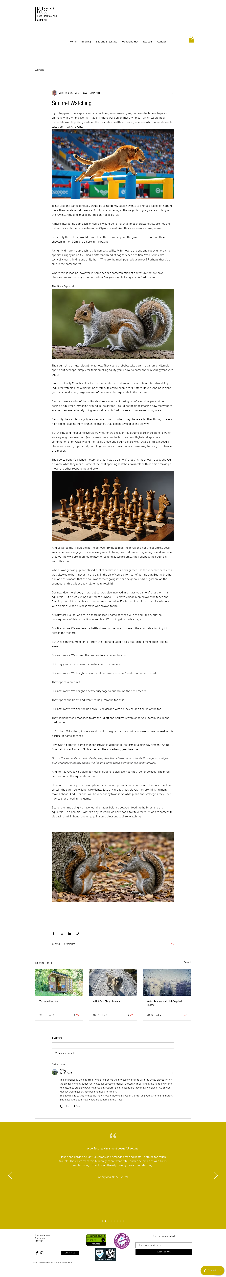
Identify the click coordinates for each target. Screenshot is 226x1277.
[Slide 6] (117, 1220)
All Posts (39, 70)
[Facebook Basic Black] (37, 1253)
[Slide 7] (120, 1220)
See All (187, 962)
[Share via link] (77, 933)
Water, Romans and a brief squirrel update (164, 1003)
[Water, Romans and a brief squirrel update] (167, 982)
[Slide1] (102, 1220)
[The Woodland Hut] (59, 982)
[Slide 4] (111, 1220)
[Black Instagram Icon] (42, 1253)
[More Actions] (172, 1072)
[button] (191, 39)
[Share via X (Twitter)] (61, 933)
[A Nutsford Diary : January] (113, 982)
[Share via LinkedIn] (69, 933)
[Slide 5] (114, 1220)
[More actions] (172, 93)
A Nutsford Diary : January (106, 1001)
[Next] (216, 1175)
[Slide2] (105, 1221)
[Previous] (10, 1175)
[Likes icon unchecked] (62, 1106)
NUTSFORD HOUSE (47, 14)
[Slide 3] (108, 1220)
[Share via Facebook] (53, 933)
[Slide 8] (123, 1220)
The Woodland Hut (48, 1001)
